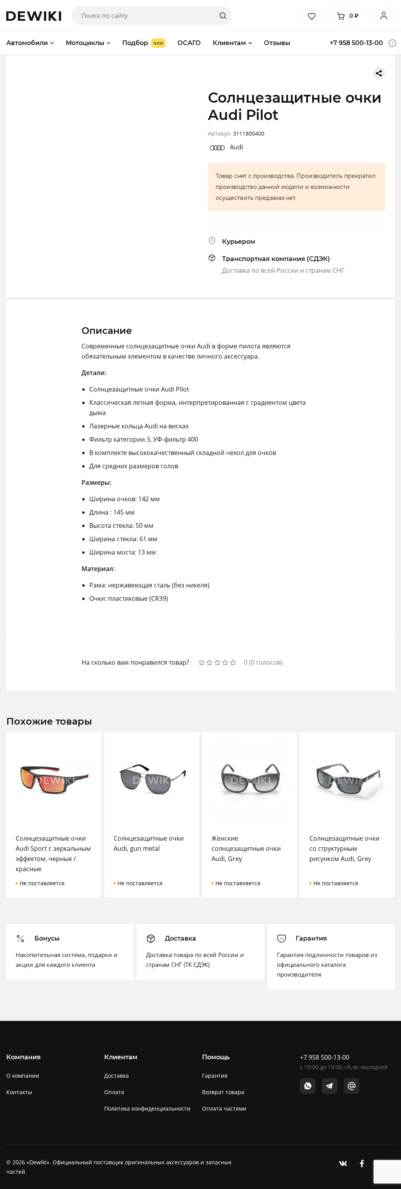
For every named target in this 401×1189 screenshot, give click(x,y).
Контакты (19, 1092)
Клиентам (229, 43)
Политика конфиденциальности (147, 1108)
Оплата (114, 1092)
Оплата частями (224, 1108)
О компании (22, 1075)
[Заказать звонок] (392, 43)
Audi (236, 147)
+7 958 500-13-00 (356, 43)
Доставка (116, 1075)
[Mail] (351, 1086)
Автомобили (27, 43)
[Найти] (223, 15)
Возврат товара (223, 1092)
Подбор (135, 43)
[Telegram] (330, 1086)
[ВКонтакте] (343, 1163)
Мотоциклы (85, 43)
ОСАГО (189, 43)
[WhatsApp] (308, 1086)
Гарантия (215, 1075)
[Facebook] (362, 1163)
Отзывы (277, 43)
